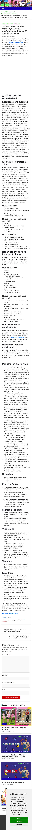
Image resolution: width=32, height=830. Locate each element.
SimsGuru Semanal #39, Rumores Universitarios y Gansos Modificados (17, 637)
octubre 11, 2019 (6, 36)
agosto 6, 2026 (5, 784)
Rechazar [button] (19, 821)
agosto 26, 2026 (6, 731)
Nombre (5, 675)
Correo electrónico (8, 682)
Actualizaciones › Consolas (11, 24)
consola (17, 620)
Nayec (13, 36)
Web (3, 689)
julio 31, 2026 (5, 810)
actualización (11, 620)
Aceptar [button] (19, 818)
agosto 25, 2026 (6, 758)
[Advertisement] (16, 73)
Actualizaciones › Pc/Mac (23, 751)
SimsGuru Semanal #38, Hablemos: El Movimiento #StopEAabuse (15, 630)
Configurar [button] (19, 824)
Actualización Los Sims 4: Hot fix (13, 782)
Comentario (6, 654)
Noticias (4, 724)
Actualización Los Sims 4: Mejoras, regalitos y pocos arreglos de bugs (13, 755)
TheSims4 (4, 621)
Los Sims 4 (22, 620)
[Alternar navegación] (3, 8)
